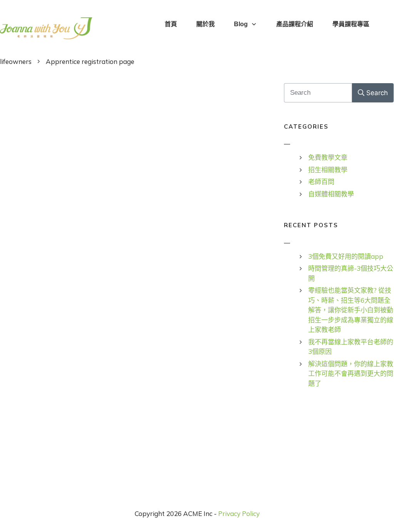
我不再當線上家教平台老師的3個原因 (350, 347)
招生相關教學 (327, 170)
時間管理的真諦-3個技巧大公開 (350, 273)
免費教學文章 (327, 157)
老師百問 (321, 182)
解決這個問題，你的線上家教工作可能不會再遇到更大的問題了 (350, 373)
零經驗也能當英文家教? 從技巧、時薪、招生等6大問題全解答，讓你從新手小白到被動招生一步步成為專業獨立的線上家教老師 (350, 309)
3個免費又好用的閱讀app (345, 256)
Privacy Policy (239, 513)
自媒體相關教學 (331, 194)
